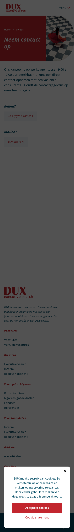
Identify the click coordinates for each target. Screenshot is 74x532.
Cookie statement (37, 517)
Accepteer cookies (37, 508)
